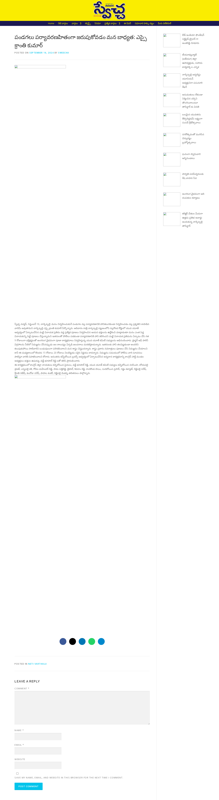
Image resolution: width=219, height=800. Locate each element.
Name (19, 730)
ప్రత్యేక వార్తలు (111, 23)
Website (20, 759)
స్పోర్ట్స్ (88, 23)
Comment (22, 688)
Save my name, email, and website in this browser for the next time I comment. (69, 777)
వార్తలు (75, 23)
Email (19, 744)
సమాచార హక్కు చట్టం (144, 23)
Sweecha (63, 52)
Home (51, 23)
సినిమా (98, 23)
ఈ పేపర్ (127, 23)
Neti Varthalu (37, 663)
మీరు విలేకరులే (164, 23)
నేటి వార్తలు (63, 23)
